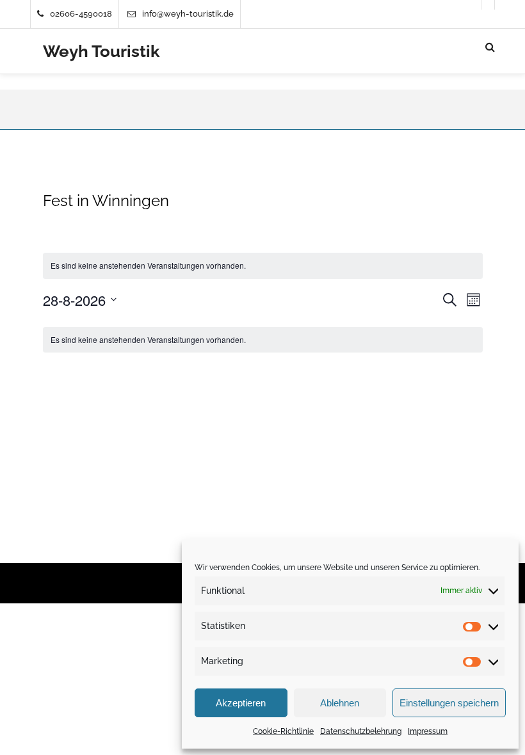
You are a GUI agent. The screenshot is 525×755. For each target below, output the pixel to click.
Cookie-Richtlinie (283, 731)
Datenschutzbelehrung (360, 731)
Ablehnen (339, 702)
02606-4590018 (81, 14)
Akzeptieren (241, 702)
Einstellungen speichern (449, 702)
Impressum (428, 731)
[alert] (263, 340)
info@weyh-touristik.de (188, 14)
